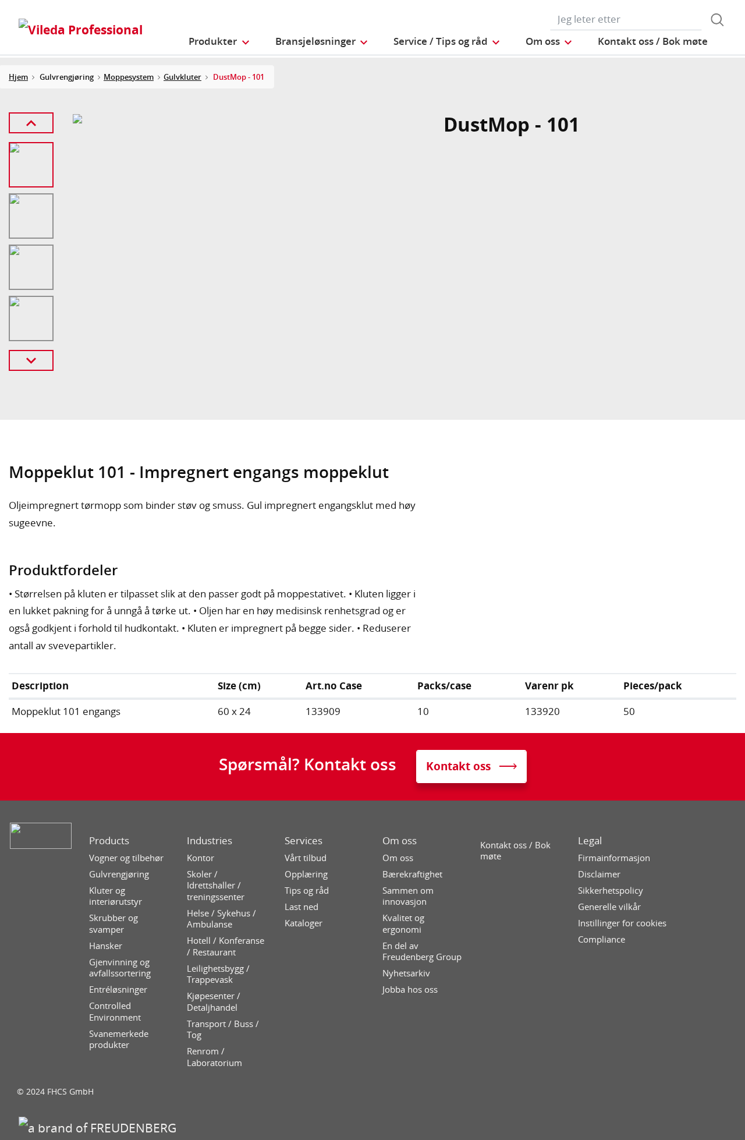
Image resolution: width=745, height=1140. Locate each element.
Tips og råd (307, 890)
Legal (590, 840)
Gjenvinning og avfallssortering (120, 968)
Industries (209, 840)
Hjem (18, 77)
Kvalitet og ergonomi (403, 923)
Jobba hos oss (410, 989)
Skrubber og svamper (113, 923)
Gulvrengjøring (119, 874)
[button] (219, 41)
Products (109, 840)
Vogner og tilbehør (126, 857)
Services (303, 840)
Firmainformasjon (614, 857)
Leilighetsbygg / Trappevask (218, 974)
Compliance (601, 939)
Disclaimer (599, 874)
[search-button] (717, 19)
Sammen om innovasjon (408, 896)
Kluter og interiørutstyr (115, 896)
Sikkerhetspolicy (610, 890)
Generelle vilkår (609, 906)
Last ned (301, 906)
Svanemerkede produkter (118, 1039)
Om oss (399, 840)
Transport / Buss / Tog (223, 1029)
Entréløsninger (118, 989)
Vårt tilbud (306, 857)
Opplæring (306, 874)
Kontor (200, 857)
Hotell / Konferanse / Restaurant (225, 946)
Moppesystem (129, 77)
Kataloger (303, 923)
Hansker (105, 945)
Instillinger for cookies (622, 923)
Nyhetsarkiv (406, 973)
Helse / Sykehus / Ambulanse (221, 919)
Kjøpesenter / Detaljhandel (213, 1001)
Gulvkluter (182, 77)
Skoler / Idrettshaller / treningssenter (215, 885)
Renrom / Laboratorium (214, 1057)
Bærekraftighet (412, 874)
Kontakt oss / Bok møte (515, 851)
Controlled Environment (115, 1011)
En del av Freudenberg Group (422, 951)
